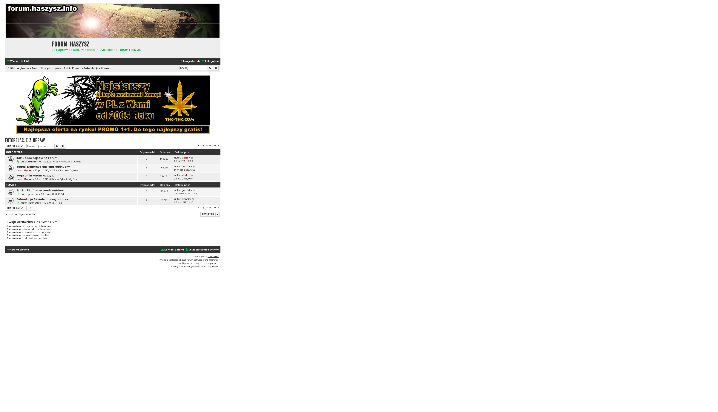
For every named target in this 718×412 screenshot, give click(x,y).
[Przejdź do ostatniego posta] (192, 157)
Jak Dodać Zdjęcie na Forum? (37, 158)
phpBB (182, 260)
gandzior (187, 166)
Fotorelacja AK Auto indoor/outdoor (42, 199)
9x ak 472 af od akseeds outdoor (40, 190)
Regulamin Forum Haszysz (35, 175)
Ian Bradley (213, 256)
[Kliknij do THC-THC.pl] (112, 105)
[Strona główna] (27, 47)
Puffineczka (34, 203)
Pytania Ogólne (72, 161)
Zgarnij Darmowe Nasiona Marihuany (43, 167)
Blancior (186, 199)
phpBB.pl (214, 263)
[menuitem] (25, 61)
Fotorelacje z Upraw (25, 140)
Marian (32, 161)
